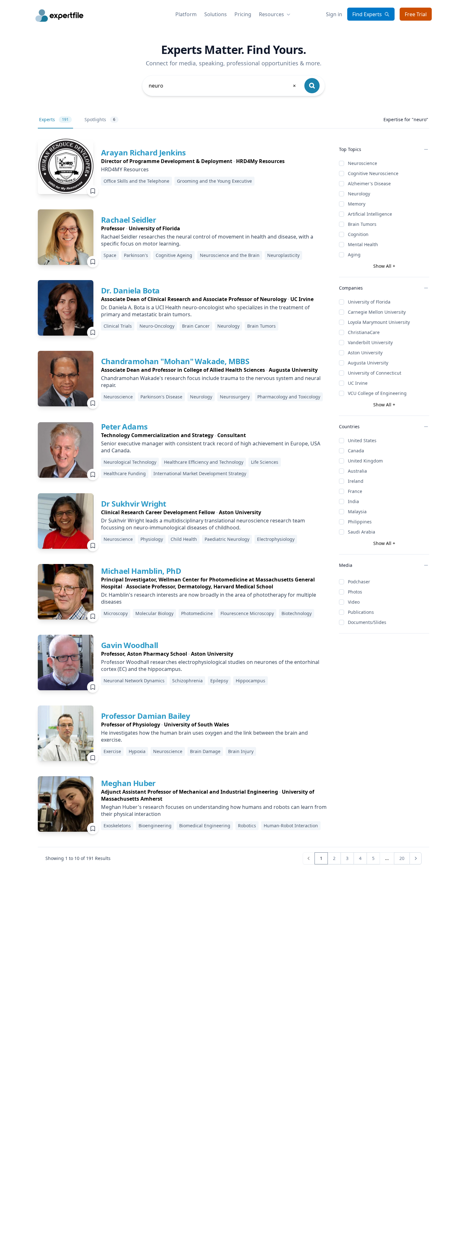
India (353, 501)
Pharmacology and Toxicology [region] (288, 397)
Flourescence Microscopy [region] (247, 613)
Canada (356, 451)
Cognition (358, 234)
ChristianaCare (364, 332)
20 (401, 858)
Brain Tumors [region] (261, 326)
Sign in (334, 14)
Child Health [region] (184, 539)
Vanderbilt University (370, 342)
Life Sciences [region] (264, 462)
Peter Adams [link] (124, 426)
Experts (54, 119)
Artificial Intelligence (370, 214)
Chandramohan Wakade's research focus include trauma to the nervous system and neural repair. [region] (211, 382)
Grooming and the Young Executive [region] (214, 181)
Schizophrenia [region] (187, 681)
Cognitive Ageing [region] (174, 255)
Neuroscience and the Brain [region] (230, 255)
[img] (65, 166)
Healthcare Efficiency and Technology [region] (203, 462)
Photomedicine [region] (197, 613)
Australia (357, 471)
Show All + (384, 266)
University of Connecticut (374, 373)
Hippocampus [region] (250, 681)
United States (362, 440)
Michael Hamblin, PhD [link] (141, 571)
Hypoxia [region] (137, 751)
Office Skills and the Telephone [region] (136, 181)
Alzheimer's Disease (369, 183)
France (355, 491)
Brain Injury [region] (241, 751)
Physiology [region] (151, 539)
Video (354, 602)
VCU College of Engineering (377, 393)
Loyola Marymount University (379, 322)
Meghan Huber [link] (128, 783)
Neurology (359, 194)
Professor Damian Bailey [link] (145, 716)
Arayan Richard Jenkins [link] (143, 152)
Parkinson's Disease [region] (161, 397)
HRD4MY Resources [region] (125, 169)
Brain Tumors (362, 224)
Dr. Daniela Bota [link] (130, 290)
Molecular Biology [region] (154, 613)
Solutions (215, 14)
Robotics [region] (247, 826)
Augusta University (368, 363)
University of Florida (369, 302)
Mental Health (363, 244)
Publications (361, 612)
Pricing (242, 14)
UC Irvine (358, 383)
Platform (186, 14)
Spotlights (100, 119)
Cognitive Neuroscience (373, 173)
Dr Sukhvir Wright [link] (133, 503)
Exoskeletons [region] (117, 826)
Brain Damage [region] (205, 751)
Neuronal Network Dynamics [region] (134, 681)
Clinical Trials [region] (118, 326)
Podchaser (359, 582)
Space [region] (110, 255)
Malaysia (357, 511)
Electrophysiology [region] (275, 539)
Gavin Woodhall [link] (129, 645)
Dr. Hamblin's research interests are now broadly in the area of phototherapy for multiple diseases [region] (208, 598)
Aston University (365, 353)
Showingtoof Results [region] (78, 858)
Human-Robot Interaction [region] (291, 826)
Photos (355, 592)
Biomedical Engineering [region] (204, 826)
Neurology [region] (228, 326)
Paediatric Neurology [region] (227, 539)
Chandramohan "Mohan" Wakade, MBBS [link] (175, 361)
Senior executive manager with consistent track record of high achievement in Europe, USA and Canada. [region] (210, 447)
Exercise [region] (112, 751)
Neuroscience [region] (118, 397)
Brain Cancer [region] (196, 326)
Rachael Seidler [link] (128, 219)
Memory (356, 204)
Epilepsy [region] (219, 681)
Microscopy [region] (116, 613)
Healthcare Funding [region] (125, 473)
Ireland (355, 481)
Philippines (360, 522)
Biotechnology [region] (296, 613)
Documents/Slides (367, 622)
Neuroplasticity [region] (283, 255)
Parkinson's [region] (136, 255)
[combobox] (223, 85)
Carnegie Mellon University (377, 312)
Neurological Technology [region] (130, 462)
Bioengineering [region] (155, 826)
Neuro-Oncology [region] (156, 326)
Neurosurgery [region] (235, 397)
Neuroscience (362, 163)
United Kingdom (365, 461)
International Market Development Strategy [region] (199, 473)
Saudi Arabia (361, 532)
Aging (354, 255)
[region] (193, 161)
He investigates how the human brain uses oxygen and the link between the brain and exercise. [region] (204, 736)
